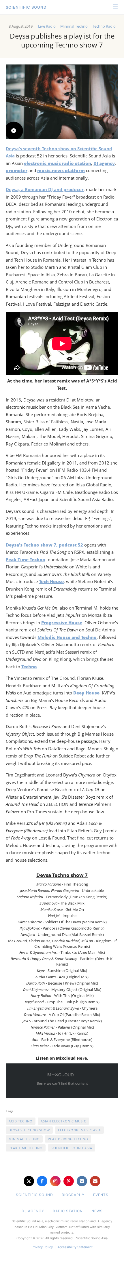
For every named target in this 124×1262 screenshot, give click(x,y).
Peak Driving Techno (68, 1139)
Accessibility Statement (75, 1247)
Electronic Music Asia (79, 1130)
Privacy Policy (42, 1247)
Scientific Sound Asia (71, 1148)
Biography (73, 1195)
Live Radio (47, 26)
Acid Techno (21, 1121)
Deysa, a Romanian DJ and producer (45, 189)
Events (100, 1195)
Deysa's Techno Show (29, 1130)
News (97, 1211)
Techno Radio (104, 26)
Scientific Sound (26, 7)
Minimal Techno (74, 26)
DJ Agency (33, 1211)
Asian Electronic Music (63, 1121)
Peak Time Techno (26, 1148)
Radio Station (68, 1211)
